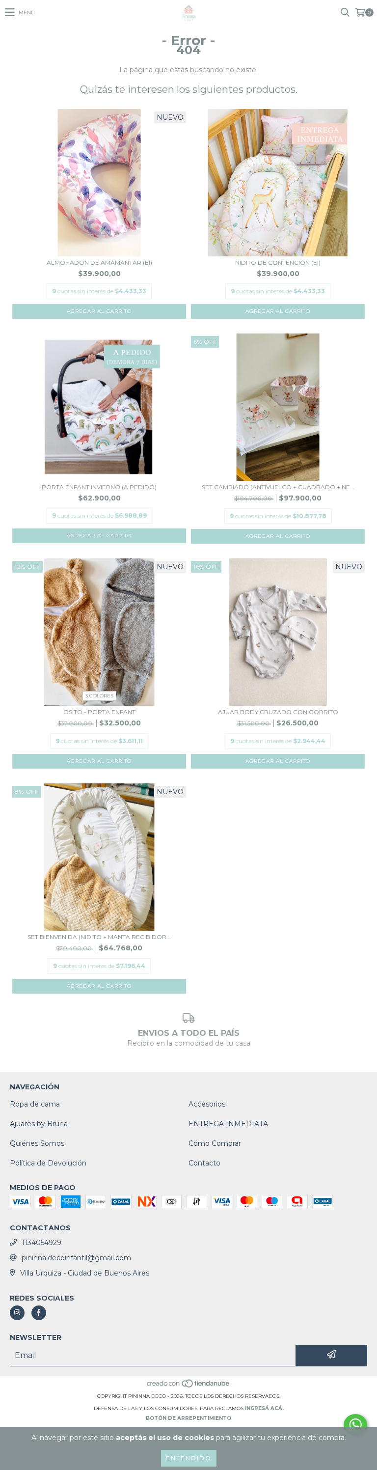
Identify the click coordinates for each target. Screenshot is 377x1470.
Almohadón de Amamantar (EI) (99, 262)
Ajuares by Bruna (39, 1123)
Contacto (204, 1163)
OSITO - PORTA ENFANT (99, 712)
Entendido (189, 1458)
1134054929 (41, 1242)
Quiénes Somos (37, 1143)
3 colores (99, 696)
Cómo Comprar (214, 1143)
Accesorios (206, 1104)
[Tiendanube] (189, 1386)
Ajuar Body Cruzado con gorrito (278, 712)
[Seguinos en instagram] (17, 1312)
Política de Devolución (48, 1163)
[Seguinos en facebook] (38, 1312)
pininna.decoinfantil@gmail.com (76, 1257)
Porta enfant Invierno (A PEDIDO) (99, 487)
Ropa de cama (35, 1104)
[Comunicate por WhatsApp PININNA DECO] (355, 1425)
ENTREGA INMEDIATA (228, 1123)
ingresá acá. (264, 1408)
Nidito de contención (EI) (278, 262)
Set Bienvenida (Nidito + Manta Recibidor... (99, 937)
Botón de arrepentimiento (188, 1418)
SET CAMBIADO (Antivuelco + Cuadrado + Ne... (278, 487)
